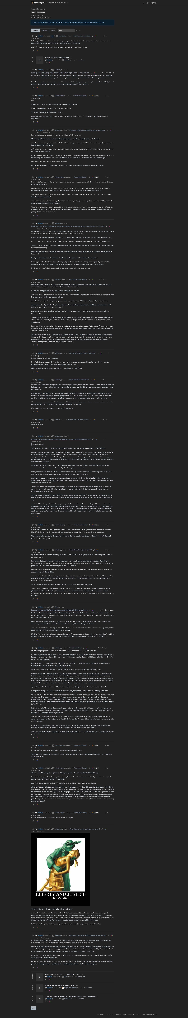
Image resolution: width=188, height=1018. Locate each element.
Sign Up (153, 3)
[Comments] (39, 60)
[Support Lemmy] (67, 3)
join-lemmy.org (151, 1014)
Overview (35, 30)
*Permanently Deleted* (80, 95)
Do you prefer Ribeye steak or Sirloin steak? (82, 353)
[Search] (143, 3)
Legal (124, 1014)
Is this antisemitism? (75, 648)
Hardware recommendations (81, 36)
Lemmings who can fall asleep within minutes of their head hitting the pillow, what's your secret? (60, 73)
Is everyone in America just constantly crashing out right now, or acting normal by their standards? (61, 439)
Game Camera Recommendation (79, 380)
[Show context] (92, 36)
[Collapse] (32, 36)
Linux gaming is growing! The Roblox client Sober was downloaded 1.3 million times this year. (59, 610)
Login (147, 3)
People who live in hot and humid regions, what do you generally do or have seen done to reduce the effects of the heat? (67, 226)
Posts (53, 30)
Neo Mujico (39, 3)
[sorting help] (76, 30)
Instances (131, 1014)
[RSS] (79, 30)
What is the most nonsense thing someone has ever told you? (87, 935)
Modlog (118, 1014)
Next (33, 1008)
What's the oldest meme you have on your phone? (84, 829)
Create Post (61, 3)
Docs (137, 1014)
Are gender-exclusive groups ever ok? (80, 550)
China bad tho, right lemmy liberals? (78, 419)
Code (143, 1014)
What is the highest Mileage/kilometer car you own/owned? (87, 130)
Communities (51, 3)
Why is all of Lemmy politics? (78, 279)
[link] (95, 36)
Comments (44, 30)
